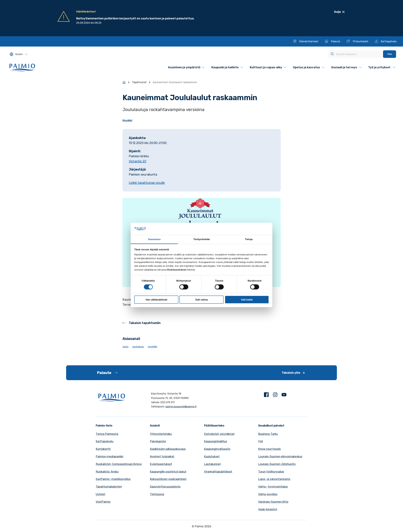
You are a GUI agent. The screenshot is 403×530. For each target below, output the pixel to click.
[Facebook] (266, 395)
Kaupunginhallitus (215, 441)
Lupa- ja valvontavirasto (274, 479)
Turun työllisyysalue (271, 471)
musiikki (152, 346)
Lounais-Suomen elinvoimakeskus (280, 456)
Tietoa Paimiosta (107, 434)
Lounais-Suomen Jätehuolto (277, 464)
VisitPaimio (103, 502)
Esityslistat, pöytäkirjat (219, 434)
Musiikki (127, 120)
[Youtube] (284, 395)
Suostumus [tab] (154, 239)
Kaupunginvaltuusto (217, 449)
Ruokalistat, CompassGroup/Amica (119, 464)
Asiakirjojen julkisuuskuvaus (168, 449)
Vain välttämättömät (156, 299)
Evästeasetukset (161, 464)
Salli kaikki (247, 299)
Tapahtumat (139, 82)
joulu (125, 346)
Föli (260, 441)
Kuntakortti (103, 449)
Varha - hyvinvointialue (273, 486)
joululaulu (138, 346)
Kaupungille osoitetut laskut (168, 471)
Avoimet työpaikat (162, 456)
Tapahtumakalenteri (109, 486)
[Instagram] (275, 395)
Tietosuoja (157, 494)
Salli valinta (201, 299)
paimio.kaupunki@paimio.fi (180, 406)
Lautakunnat (212, 464)
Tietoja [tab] (249, 239)
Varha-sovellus (267, 494)
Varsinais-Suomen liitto (273, 502)
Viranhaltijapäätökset (218, 471)
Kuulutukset (212, 456)
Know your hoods (269, 449)
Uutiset (100, 494)
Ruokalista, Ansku (107, 471)
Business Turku (268, 434)
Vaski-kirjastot (267, 509)
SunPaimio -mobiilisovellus (113, 479)
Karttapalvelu (104, 441)
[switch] (183, 286)
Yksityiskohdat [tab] (201, 239)
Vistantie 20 (137, 161)
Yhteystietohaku (161, 434)
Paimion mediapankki (109, 456)
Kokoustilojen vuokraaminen (168, 479)
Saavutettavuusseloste (165, 486)
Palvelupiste (158, 441)
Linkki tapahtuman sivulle (147, 183)
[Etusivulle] (124, 82)
